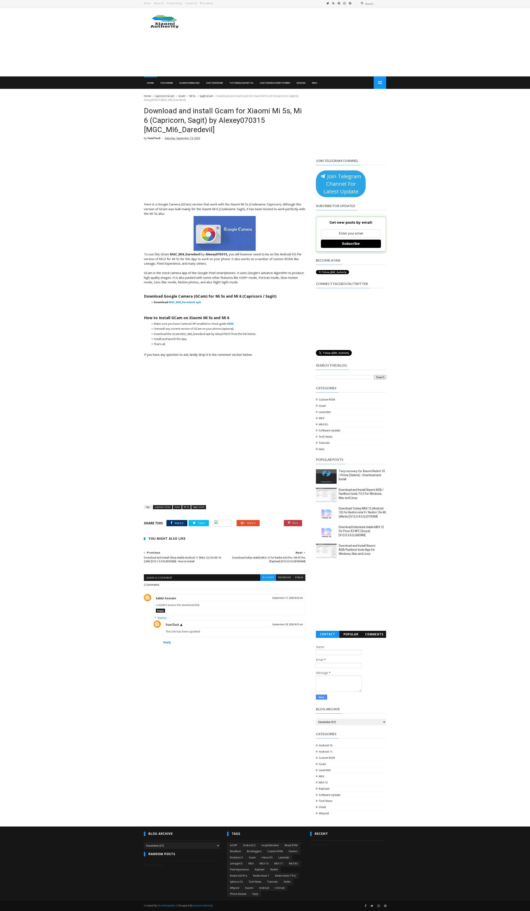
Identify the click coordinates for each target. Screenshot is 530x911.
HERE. (230, 324)
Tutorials (324, 443)
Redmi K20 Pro (238, 875)
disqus (299, 577)
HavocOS (267, 857)
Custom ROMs (214, 83)
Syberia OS (236, 881)
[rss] (333, 3)
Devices (301, 83)
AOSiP (233, 845)
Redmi (274, 869)
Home (147, 3)
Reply (160, 610)
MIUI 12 (323, 782)
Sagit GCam (206, 96)
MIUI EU (323, 424)
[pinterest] (339, 3)
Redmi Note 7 (261, 875)
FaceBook (207, 3)
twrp (321, 449)
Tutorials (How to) (241, 83)
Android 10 (325, 745)
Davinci (293, 851)
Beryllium (235, 851)
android (264, 888)
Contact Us (191, 3)
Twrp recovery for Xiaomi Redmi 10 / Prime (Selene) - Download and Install (362, 475)
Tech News (166, 83)
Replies (162, 618)
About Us (159, 3)
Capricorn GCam (164, 96)
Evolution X (236, 857)
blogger (268, 577)
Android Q (249, 845)
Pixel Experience (239, 869)
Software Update (329, 430)
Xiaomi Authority (203, 905)
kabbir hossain (166, 598)
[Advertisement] (310, 42)
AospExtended (270, 845)
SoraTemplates (166, 905)
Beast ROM (291, 845)
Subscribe (351, 244)
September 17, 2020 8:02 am (287, 598)
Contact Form (327, 635)
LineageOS (236, 863)
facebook (284, 577)
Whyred (324, 813)
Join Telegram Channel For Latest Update (342, 184)
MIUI (314, 83)
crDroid (279, 888)
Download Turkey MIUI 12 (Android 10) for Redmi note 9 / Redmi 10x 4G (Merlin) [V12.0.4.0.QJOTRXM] (362, 512)
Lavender (325, 412)
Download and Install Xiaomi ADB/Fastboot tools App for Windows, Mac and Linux (357, 549)
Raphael (324, 788)
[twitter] (327, 3)
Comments (374, 634)
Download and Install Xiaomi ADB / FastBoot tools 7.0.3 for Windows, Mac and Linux (361, 494)
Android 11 (325, 751)
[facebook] (365, 906)
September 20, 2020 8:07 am (287, 624)
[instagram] (344, 3)
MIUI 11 (278, 863)
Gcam (181, 96)
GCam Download (189, 83)
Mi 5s (192, 96)
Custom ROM (327, 399)
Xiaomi (249, 888)
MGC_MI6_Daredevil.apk (185, 302)
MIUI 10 (264, 863)
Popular (350, 634)
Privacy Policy (174, 3)
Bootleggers (254, 851)
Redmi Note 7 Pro (285, 875)
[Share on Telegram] (222, 523)
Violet (322, 807)
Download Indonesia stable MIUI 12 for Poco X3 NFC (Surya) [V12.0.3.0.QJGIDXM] (361, 531)
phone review (238, 894)
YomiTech (172, 624)
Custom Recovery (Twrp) (275, 83)
